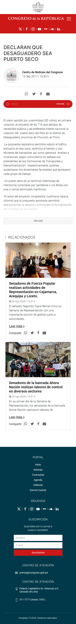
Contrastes (38, 474)
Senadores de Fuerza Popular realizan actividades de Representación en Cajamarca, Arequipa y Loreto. (33, 289)
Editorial (38, 485)
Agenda (38, 480)
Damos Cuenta (38, 490)
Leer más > (17, 326)
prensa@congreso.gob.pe (33, 572)
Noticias (38, 469)
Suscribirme (38, 552)
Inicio (38, 464)
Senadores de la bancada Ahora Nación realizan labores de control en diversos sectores (36, 387)
